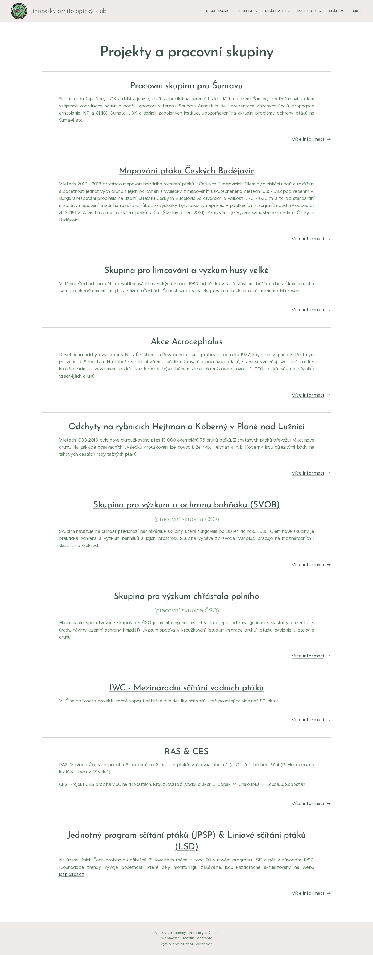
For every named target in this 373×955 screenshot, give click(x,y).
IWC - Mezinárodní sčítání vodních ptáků (186, 688)
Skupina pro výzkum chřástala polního (186, 596)
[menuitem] (219, 11)
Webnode (204, 944)
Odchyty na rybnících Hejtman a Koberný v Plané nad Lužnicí (186, 427)
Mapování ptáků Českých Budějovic (186, 171)
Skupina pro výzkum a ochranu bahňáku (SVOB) (186, 505)
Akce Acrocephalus (186, 342)
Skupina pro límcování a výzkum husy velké (186, 270)
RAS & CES (186, 752)
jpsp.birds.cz (71, 874)
